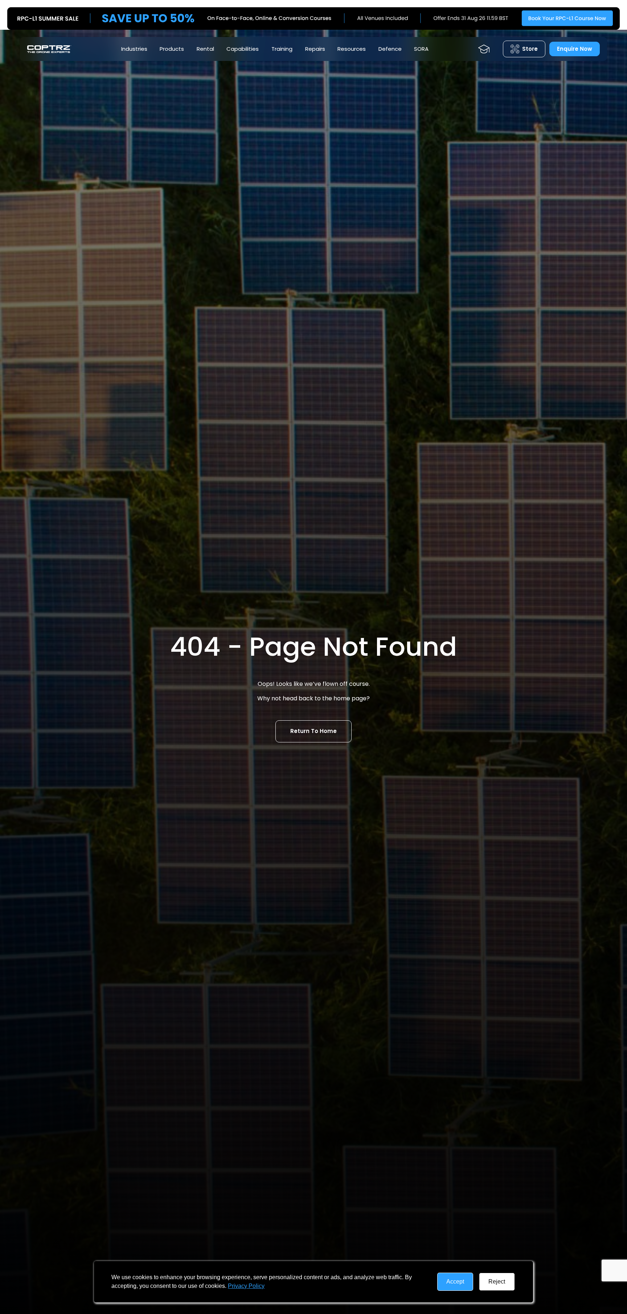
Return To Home (313, 731)
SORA (421, 49)
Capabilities (242, 49)
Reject (496, 1281)
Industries (134, 49)
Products (172, 49)
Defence (390, 49)
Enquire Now (574, 49)
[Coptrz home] (49, 49)
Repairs (315, 49)
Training (281, 49)
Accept (455, 1281)
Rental (205, 49)
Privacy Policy (246, 1286)
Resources (351, 49)
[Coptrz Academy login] (483, 49)
